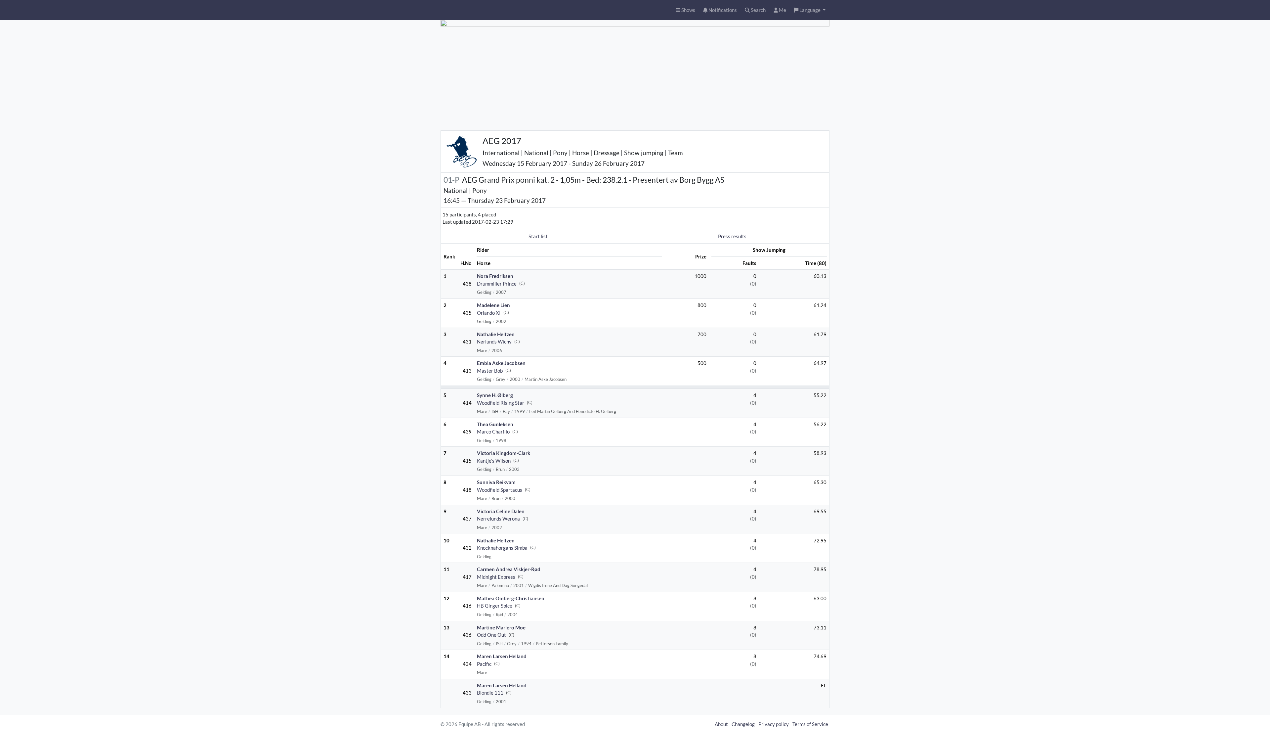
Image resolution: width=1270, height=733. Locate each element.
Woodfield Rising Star (500, 403)
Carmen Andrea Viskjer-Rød (508, 569)
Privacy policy (773, 724)
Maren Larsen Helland (502, 656)
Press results (732, 236)
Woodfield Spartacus (499, 490)
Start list (538, 236)
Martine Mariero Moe (501, 627)
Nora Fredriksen (495, 276)
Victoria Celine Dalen (501, 511)
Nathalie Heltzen (496, 334)
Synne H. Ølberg (495, 395)
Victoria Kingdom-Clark (503, 453)
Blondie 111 (490, 693)
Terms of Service (810, 724)
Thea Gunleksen (495, 424)
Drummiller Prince (497, 284)
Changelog (743, 724)
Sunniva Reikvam (496, 482)
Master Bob (490, 371)
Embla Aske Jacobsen (501, 363)
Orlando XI (489, 313)
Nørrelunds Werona (498, 519)
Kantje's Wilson (494, 461)
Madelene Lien (493, 305)
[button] (809, 10)
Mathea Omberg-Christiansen (510, 598)
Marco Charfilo (493, 432)
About (721, 724)
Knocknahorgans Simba (502, 548)
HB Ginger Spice (494, 606)
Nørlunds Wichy (494, 341)
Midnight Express (496, 577)
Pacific (484, 664)
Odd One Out (491, 635)
